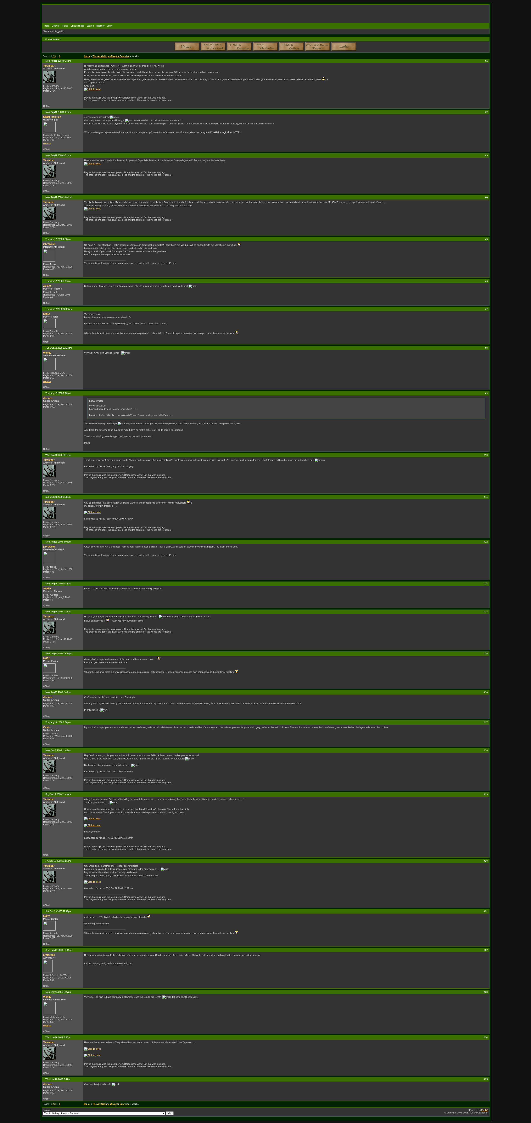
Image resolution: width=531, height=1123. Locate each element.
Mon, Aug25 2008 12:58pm (58, 653)
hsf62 (46, 314)
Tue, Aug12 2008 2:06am (58, 239)
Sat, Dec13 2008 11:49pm (58, 911)
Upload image (77, 25)
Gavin (46, 727)
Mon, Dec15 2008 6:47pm (58, 992)
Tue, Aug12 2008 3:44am (58, 281)
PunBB (484, 1110)
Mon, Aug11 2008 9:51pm (58, 112)
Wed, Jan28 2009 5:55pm (58, 1037)
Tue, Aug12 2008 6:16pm (58, 393)
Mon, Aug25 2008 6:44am (58, 583)
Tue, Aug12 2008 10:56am (58, 309)
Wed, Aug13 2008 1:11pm (58, 455)
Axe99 (47, 286)
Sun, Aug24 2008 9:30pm (58, 497)
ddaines (47, 398)
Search (90, 25)
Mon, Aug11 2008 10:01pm (58, 197)
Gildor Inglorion (52, 117)
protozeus (49, 955)
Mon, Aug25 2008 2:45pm (58, 692)
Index (47, 25)
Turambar (49, 65)
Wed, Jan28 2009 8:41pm (58, 1079)
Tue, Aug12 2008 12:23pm (58, 348)
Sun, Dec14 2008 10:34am (58, 950)
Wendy (47, 352)
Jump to (47, 1110)
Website (47, 143)
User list (56, 25)
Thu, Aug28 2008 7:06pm (58, 722)
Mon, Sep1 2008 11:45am (58, 750)
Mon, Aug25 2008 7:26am (58, 611)
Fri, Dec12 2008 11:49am (58, 794)
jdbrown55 (49, 244)
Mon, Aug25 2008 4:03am (58, 541)
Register (100, 25)
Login (109, 25)
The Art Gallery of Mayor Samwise (111, 56)
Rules (65, 25)
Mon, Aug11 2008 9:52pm (58, 155)
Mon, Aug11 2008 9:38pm (58, 61)
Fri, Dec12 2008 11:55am (58, 861)
